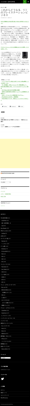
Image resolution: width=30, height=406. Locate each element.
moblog (3, 233)
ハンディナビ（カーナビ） (7, 318)
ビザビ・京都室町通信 (6, 194)
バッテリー (3, 320)
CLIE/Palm (3, 220)
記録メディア (4, 346)
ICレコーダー (4, 325)
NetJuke (3, 241)
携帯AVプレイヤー (5, 323)
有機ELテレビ (4, 305)
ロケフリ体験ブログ (6, 302)
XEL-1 (3, 112)
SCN (2, 279)
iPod (2, 328)
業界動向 (3, 343)
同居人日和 (3, 196)
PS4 (2, 256)
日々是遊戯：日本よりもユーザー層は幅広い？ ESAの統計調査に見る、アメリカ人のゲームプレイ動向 (14, 86)
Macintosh (3, 266)
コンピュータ (4, 264)
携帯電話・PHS (4, 336)
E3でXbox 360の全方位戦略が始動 (11, 90)
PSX (2, 295)
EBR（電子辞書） (5, 223)
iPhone (3, 338)
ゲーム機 (4, 7)
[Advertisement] (15, 153)
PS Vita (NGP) (4, 251)
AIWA (2, 277)
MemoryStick (4, 349)
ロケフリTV (4, 300)
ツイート (3, 205)
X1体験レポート (6, 292)
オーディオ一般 (4, 238)
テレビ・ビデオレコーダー (7, 284)
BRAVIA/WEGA (5, 289)
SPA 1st (10, 17)
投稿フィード (4, 392)
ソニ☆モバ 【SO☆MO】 (8, 1)
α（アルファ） (4, 315)
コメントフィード (5, 395)
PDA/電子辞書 (4, 218)
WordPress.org (4, 397)
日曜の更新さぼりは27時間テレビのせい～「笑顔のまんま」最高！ (14, 120)
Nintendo (3, 248)
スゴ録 (3, 297)
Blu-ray (3, 287)
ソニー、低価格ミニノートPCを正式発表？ (10, 125)
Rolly (2, 331)
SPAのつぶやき (4, 230)
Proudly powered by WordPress (7, 404)
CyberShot (3, 310)
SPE (2, 282)
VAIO (2, 271)
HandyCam (4, 313)
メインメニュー (28, 1)
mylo (2, 225)
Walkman (3, 333)
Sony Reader (3, 228)
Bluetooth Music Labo (8, 173)
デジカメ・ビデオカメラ (6, 307)
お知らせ (3, 236)
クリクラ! (3, 191)
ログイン (3, 390)
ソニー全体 (3, 274)
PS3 (1, 7)
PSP (2, 259)
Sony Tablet (4, 269)
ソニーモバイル (5, 341)
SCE (2, 261)
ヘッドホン (4, 243)
